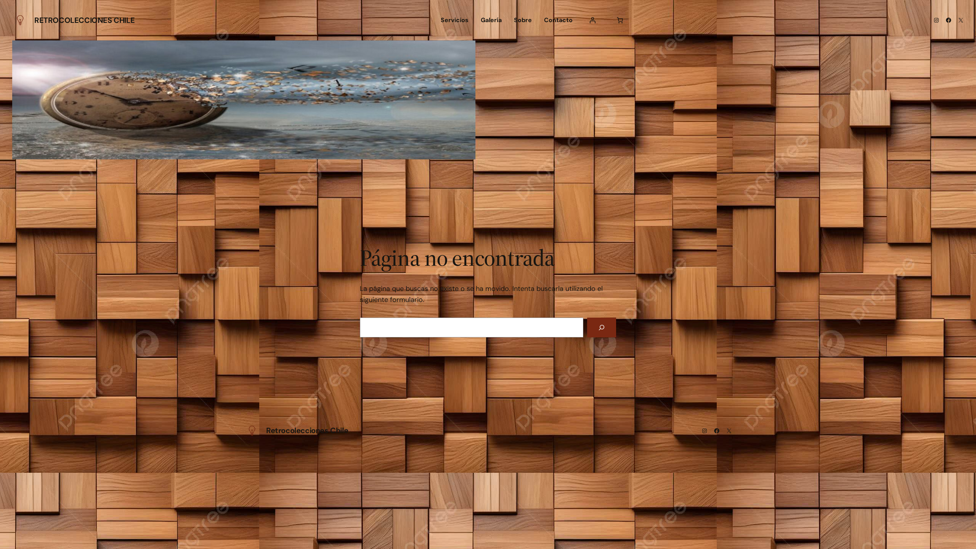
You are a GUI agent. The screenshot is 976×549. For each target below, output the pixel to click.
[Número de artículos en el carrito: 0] (620, 20)
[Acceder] (592, 20)
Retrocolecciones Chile (84, 20)
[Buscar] (601, 327)
